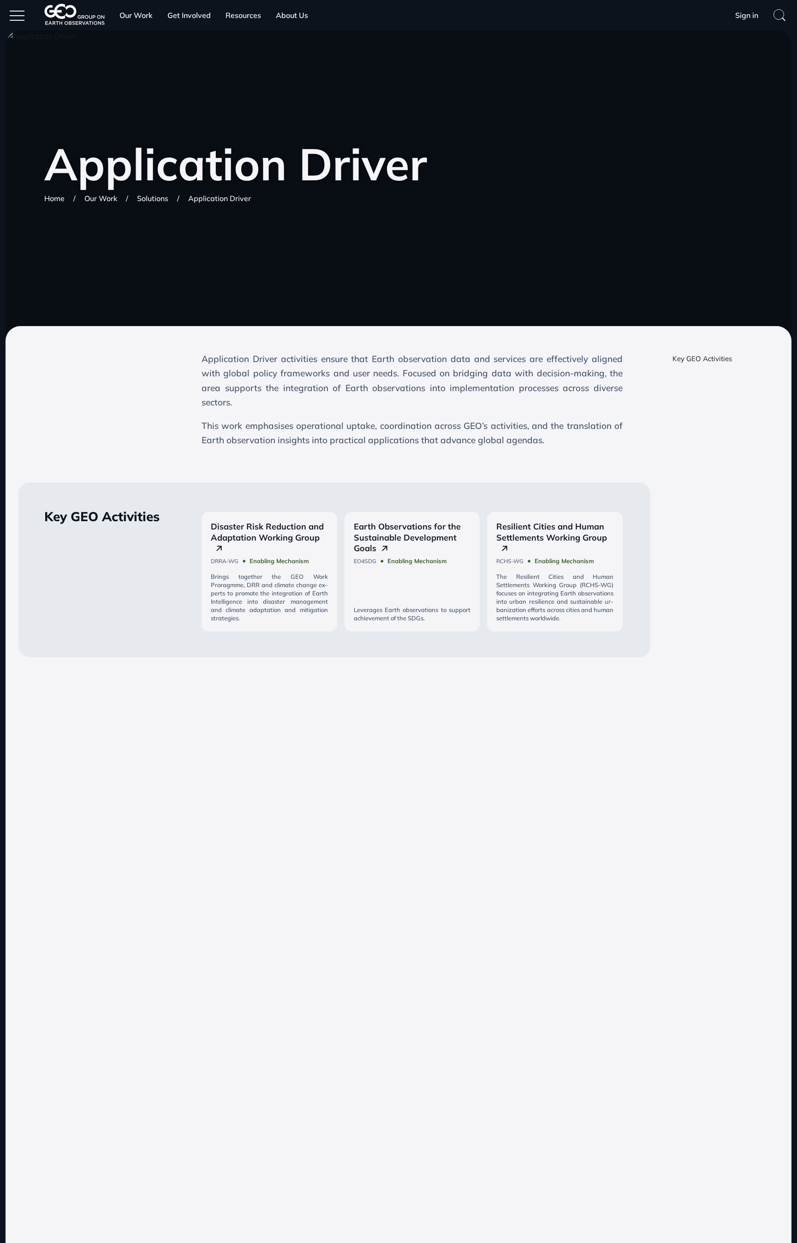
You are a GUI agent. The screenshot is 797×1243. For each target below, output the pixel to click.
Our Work (136, 15)
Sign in (746, 15)
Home (54, 198)
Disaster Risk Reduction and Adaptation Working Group (267, 531)
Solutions (152, 198)
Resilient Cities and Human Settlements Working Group (551, 531)
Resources (243, 15)
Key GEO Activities (702, 358)
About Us (292, 15)
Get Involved (189, 15)
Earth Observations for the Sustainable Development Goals (407, 537)
